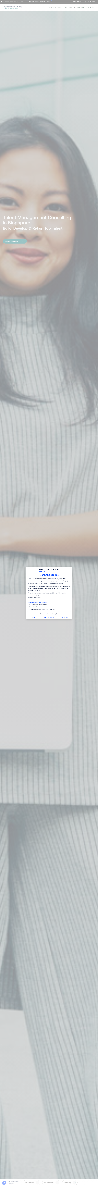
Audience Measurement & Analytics (42, 609)
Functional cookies (36, 607)
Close (33, 617)
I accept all (64, 617)
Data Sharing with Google (38, 605)
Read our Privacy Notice (34, 597)
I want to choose (49, 617)
